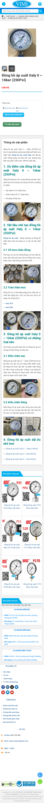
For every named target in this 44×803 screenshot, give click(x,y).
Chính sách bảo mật (10, 705)
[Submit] (40, 11)
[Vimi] (18, 4)
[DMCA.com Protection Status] (8, 784)
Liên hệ (7, 752)
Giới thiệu (6, 672)
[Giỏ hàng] (40, 4)
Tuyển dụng (7, 679)
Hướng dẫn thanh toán (11, 715)
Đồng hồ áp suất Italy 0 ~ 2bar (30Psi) (21, 459)
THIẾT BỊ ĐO (10, 16)
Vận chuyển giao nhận (11, 719)
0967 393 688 (15, 735)
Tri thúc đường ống (10, 682)
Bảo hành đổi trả (9, 722)
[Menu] (4, 4)
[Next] (39, 42)
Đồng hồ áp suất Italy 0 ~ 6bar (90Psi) (21, 454)
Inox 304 (9, 307)
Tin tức (6, 675)
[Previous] (5, 42)
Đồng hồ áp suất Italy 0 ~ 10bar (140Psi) (22, 449)
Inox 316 (9, 303)
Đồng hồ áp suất (10, 108)
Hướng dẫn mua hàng (11, 712)
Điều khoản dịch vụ (10, 709)
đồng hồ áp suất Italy (17, 18)
